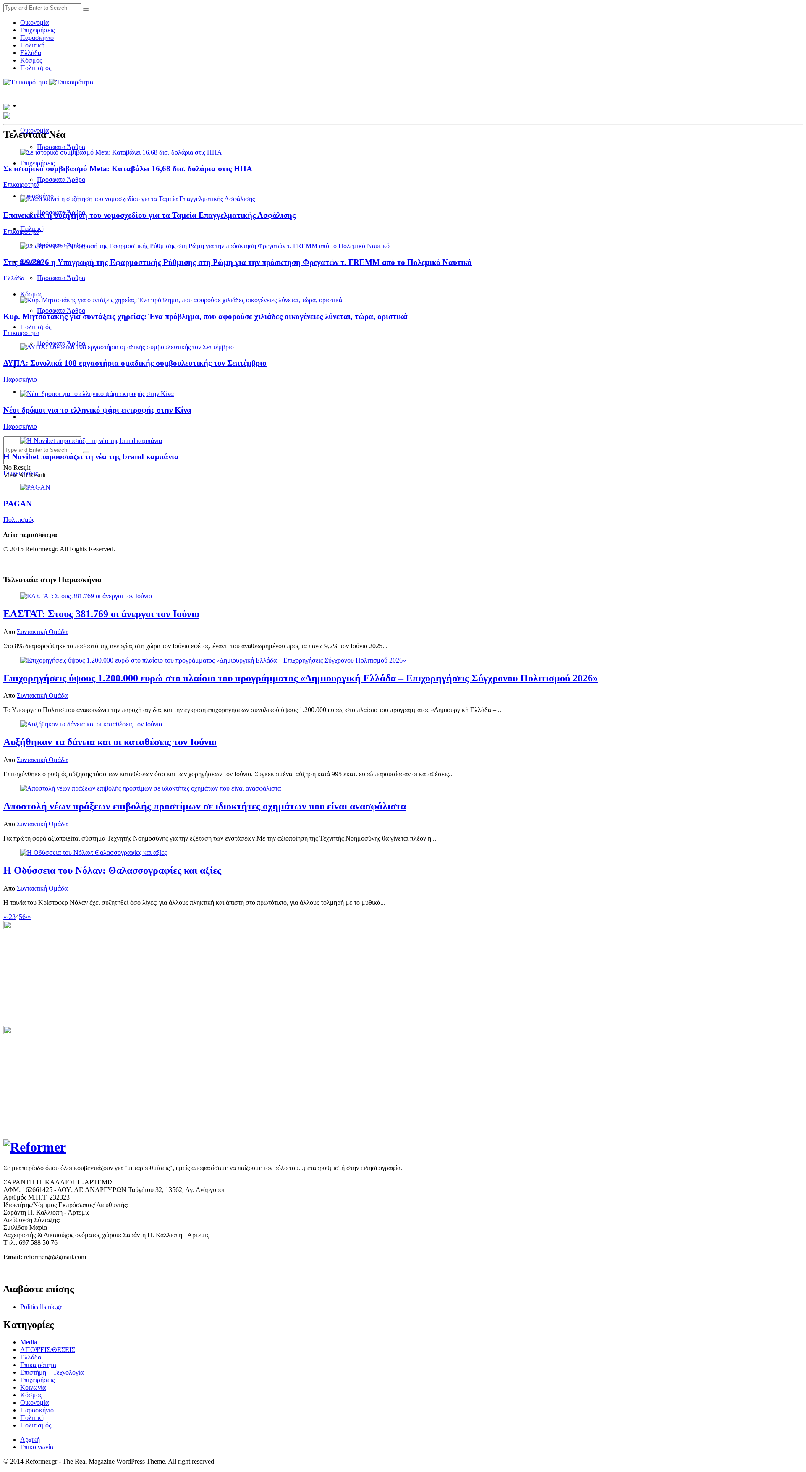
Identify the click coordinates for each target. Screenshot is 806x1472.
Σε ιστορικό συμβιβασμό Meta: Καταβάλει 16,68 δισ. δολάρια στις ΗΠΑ (127, 168)
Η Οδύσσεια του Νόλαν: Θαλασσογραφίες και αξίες (112, 870)
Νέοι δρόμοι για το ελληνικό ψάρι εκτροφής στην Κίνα (97, 410)
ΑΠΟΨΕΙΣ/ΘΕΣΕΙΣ (47, 1349)
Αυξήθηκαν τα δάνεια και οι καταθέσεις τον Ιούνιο (110, 741)
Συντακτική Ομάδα (42, 631)
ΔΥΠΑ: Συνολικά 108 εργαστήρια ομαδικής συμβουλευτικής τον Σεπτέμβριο (135, 363)
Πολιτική (32, 45)
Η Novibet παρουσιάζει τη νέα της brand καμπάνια (91, 456)
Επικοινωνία (36, 1447)
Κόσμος (31, 60)
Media (28, 1342)
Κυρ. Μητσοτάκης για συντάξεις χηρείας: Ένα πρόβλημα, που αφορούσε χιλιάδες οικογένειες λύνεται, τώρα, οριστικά (205, 316)
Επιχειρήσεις (37, 30)
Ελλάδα (30, 52)
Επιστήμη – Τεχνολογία (52, 1372)
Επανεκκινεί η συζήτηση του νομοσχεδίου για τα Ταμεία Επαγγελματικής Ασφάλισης (149, 215)
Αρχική (30, 1439)
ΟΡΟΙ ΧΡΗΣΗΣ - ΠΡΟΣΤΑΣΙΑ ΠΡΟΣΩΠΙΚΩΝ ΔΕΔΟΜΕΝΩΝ (92, 1271)
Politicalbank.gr (41, 1306)
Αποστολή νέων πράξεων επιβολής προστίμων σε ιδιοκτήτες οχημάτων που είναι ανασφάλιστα (204, 806)
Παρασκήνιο (37, 37)
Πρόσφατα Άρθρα (61, 146)
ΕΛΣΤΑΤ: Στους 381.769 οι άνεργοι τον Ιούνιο (101, 613)
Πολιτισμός (35, 67)
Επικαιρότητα (21, 184)
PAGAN (17, 503)
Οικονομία (34, 22)
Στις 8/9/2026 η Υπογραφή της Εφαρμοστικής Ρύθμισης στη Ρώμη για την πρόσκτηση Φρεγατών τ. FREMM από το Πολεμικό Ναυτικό (237, 262)
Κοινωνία (33, 1387)
